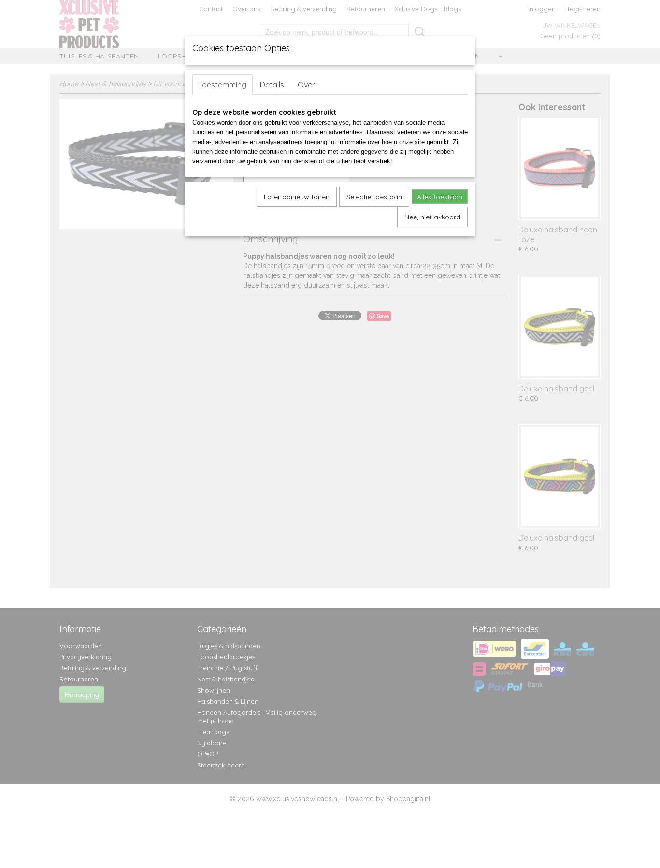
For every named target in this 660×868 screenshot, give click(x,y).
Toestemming (222, 84)
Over (306, 84)
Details (272, 84)
